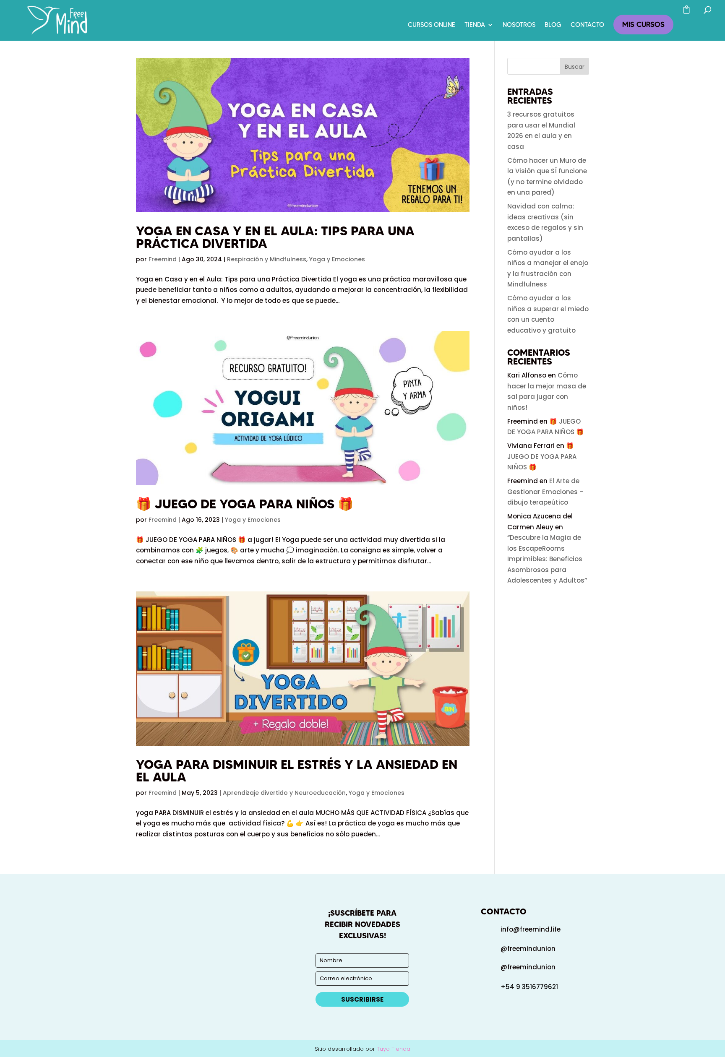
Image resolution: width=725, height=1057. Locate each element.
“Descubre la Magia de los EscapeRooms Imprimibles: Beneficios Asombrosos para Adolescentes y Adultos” (547, 559)
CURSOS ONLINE (431, 25)
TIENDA (474, 25)
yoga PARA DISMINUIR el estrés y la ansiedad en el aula (296, 771)
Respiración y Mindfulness (266, 259)
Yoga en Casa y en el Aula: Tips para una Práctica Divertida (275, 237)
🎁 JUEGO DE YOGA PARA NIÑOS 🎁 (244, 504)
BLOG (553, 25)
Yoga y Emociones (337, 259)
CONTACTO (587, 25)
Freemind (163, 259)
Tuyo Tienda (393, 1049)
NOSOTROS (519, 25)
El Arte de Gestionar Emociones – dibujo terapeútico (545, 491)
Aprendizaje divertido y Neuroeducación (284, 793)
